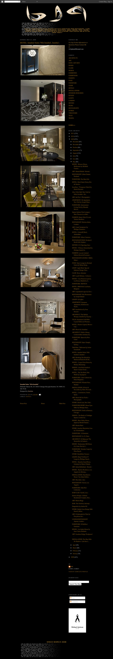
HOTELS (28, 396)
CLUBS (71, 68)
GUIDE (71, 85)
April (74, 545)
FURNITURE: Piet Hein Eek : (81, 179)
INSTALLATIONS (74, 90)
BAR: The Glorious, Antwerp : (81, 503)
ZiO (72, 566)
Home (43, 403)
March (75, 548)
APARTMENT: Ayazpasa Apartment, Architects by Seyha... (80, 304)
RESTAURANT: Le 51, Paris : (81, 436)
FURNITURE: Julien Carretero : (81, 237)
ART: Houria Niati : (78, 425)
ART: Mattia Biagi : (78, 500)
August (75, 153)
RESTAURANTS (74, 108)
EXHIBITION (73, 73)
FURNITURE (73, 83)
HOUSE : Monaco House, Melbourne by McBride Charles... (80, 166)
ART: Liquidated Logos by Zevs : (82, 291)
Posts (73, 598)
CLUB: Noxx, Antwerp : (79, 273)
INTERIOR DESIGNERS (76, 93)
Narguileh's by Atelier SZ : (80, 506)
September (76, 150)
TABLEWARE (73, 113)
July (74, 156)
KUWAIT (71, 95)
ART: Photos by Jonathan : (80, 329)
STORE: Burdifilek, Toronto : (81, 454)
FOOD (70, 80)
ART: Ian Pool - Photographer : (81, 197)
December (76, 141)
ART (70, 60)
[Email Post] (40, 394)
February (75, 551)
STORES (71, 110)
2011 (72, 133)
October (75, 147)
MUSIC (71, 105)
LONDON (71, 100)
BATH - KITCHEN (74, 63)
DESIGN (71, 70)
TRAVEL (71, 118)
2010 (72, 136)
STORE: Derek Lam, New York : (81, 402)
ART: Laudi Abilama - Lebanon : (82, 276)
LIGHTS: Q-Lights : (78, 299)
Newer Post (23, 403)
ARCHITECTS (73, 58)
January (75, 553)
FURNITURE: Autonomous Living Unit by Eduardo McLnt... (80, 207)
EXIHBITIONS (73, 75)
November (76, 144)
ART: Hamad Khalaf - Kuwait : (81, 171)
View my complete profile (78, 571)
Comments (74, 602)
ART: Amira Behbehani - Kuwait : (82, 467)
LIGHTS (71, 98)
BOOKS (71, 65)
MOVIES (71, 103)
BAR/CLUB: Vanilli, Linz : (80, 493)
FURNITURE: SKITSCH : (80, 284)
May (74, 162)
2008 (72, 557)
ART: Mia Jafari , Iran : (79, 480)
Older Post (62, 403)
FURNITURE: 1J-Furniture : (80, 433)
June (74, 159)
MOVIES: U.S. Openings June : (81, 245)
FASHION (71, 78)
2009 (72, 139)
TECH (70, 115)
